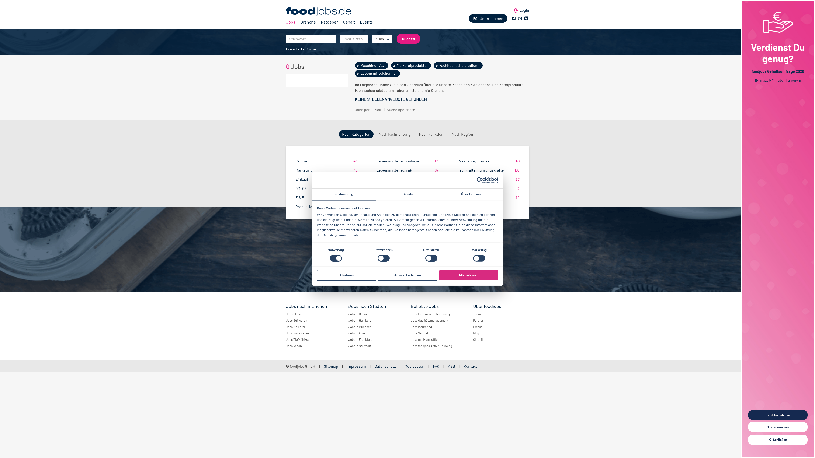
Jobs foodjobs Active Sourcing (431, 346)
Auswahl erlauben (407, 275)
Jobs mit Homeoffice (425, 339)
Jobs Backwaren (297, 333)
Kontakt (470, 366)
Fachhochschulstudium (458, 65)
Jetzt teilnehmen (778, 415)
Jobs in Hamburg (359, 320)
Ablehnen (346, 275)
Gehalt (349, 21)
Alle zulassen (468, 275)
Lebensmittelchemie (378, 73)
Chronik (478, 339)
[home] (329, 11)
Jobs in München (359, 327)
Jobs (290, 21)
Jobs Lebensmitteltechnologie (431, 314)
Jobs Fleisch (294, 314)
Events (366, 21)
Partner (478, 320)
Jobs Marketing (421, 327)
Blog (476, 333)
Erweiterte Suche (301, 49)
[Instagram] (520, 18)
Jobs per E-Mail (368, 109)
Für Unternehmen (488, 18)
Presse (477, 327)
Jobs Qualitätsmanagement (429, 320)
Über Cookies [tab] (471, 194)
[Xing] (526, 18)
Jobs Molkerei (295, 327)
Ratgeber (329, 21)
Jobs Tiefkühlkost (298, 339)
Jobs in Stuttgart (359, 346)
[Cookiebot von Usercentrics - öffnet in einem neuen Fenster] (479, 180)
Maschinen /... (372, 65)
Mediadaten (414, 366)
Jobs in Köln (356, 333)
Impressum (356, 366)
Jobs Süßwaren (296, 320)
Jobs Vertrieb (420, 333)
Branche (308, 21)
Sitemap (331, 366)
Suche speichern (401, 109)
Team (477, 314)
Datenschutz (386, 366)
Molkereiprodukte (412, 65)
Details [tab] (407, 194)
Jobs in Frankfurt (360, 339)
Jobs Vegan (294, 346)
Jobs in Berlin (357, 314)
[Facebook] (513, 18)
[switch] (384, 258)
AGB (452, 366)
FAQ (436, 366)
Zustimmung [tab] (343, 194)
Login (524, 10)
